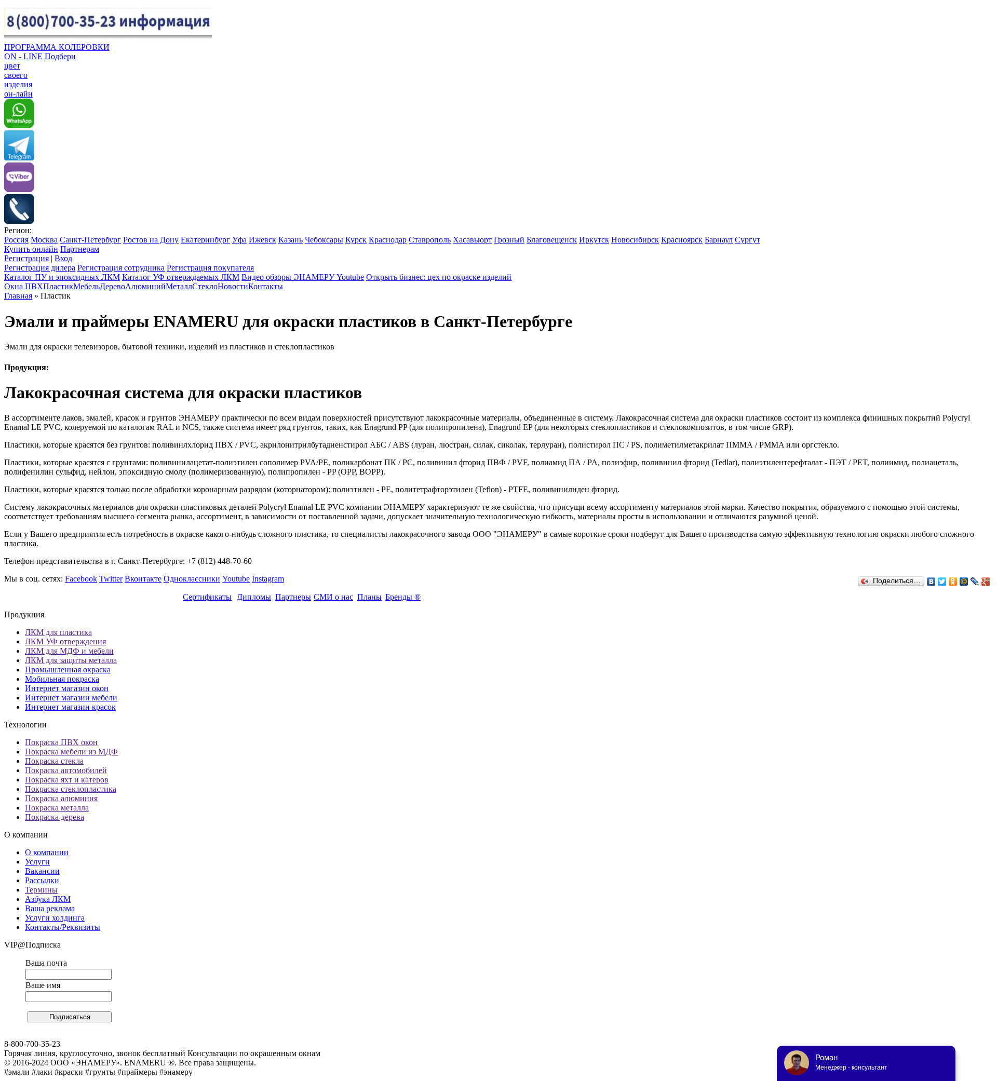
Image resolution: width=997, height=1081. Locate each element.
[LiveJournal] (974, 581)
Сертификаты (207, 596)
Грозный (509, 239)
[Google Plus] (985, 581)
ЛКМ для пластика (58, 632)
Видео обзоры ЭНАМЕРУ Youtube (302, 277)
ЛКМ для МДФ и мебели (69, 650)
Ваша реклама (50, 908)
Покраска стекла (54, 760)
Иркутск (594, 239)
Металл (179, 286)
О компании (47, 852)
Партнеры (293, 596)
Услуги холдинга (55, 917)
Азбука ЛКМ (48, 899)
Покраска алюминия (61, 798)
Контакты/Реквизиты (62, 927)
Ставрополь (430, 239)
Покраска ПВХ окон (61, 742)
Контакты (265, 286)
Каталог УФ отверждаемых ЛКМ (180, 277)
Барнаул (719, 239)
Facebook (81, 578)
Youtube (236, 578)
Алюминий (145, 286)
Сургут (747, 239)
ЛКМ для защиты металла (71, 660)
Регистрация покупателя (210, 267)
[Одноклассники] (953, 581)
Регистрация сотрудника (121, 267)
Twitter (111, 578)
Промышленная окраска (68, 669)
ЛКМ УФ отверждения (65, 641)
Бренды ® (403, 596)
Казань (290, 239)
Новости (233, 286)
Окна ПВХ (23, 286)
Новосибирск (635, 239)
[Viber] (19, 189)
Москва (44, 239)
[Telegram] (19, 157)
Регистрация (26, 258)
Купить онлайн (31, 249)
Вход (63, 258)
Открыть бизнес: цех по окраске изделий (438, 277)
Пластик (58, 286)
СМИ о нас (333, 596)
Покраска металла (57, 807)
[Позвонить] (19, 221)
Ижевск (262, 239)
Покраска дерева (54, 817)
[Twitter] (942, 581)
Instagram (268, 578)
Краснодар (388, 239)
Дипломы (254, 596)
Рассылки (42, 880)
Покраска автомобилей (66, 770)
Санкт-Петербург (90, 239)
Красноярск (682, 239)
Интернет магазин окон (67, 688)
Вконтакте (143, 578)
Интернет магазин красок (70, 706)
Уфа (239, 239)
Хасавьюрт (472, 239)
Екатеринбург (205, 239)
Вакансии (42, 871)
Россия (16, 239)
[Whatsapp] (19, 125)
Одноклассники (192, 578)
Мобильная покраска (62, 678)
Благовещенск (552, 239)
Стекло (205, 286)
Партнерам (79, 249)
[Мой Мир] (964, 581)
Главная (18, 295)
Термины (41, 889)
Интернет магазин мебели (71, 697)
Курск (356, 239)
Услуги (37, 861)
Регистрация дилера (39, 267)
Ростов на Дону (151, 239)
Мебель (86, 286)
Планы (369, 596)
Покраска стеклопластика (70, 789)
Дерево (112, 286)
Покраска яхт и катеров (67, 779)
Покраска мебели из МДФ (71, 751)
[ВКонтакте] (931, 581)
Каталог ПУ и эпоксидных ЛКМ (62, 277)
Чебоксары (324, 239)
